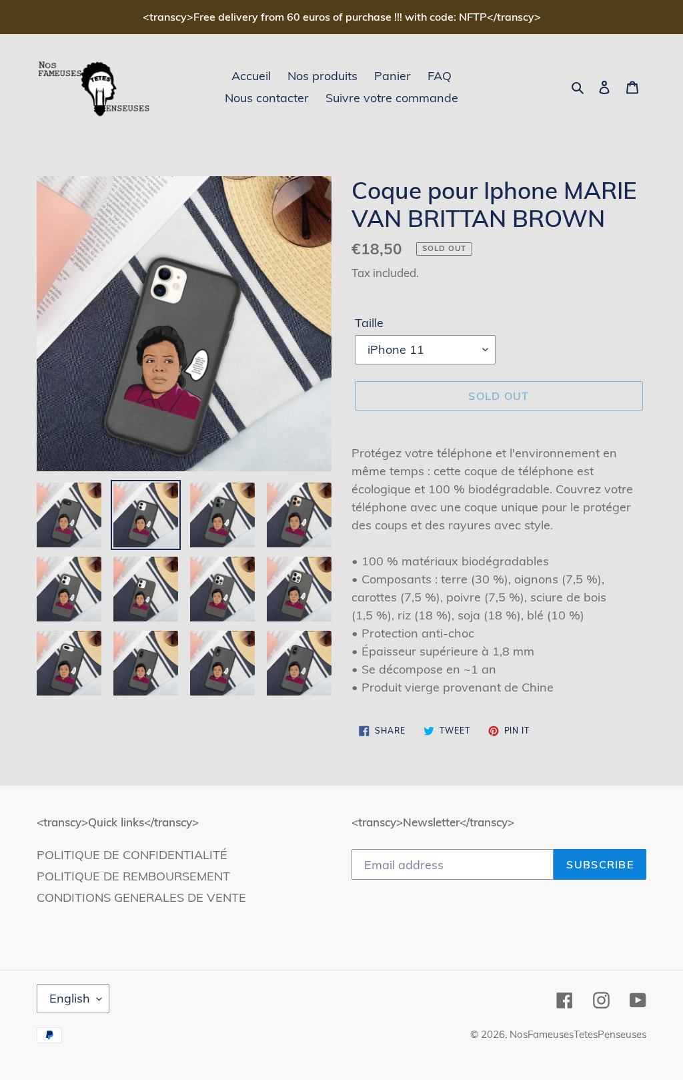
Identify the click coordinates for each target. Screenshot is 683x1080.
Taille (369, 322)
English (69, 998)
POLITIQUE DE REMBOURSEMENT (133, 876)
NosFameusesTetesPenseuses (578, 1034)
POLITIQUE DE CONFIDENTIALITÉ (132, 854)
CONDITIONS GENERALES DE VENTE (141, 897)
